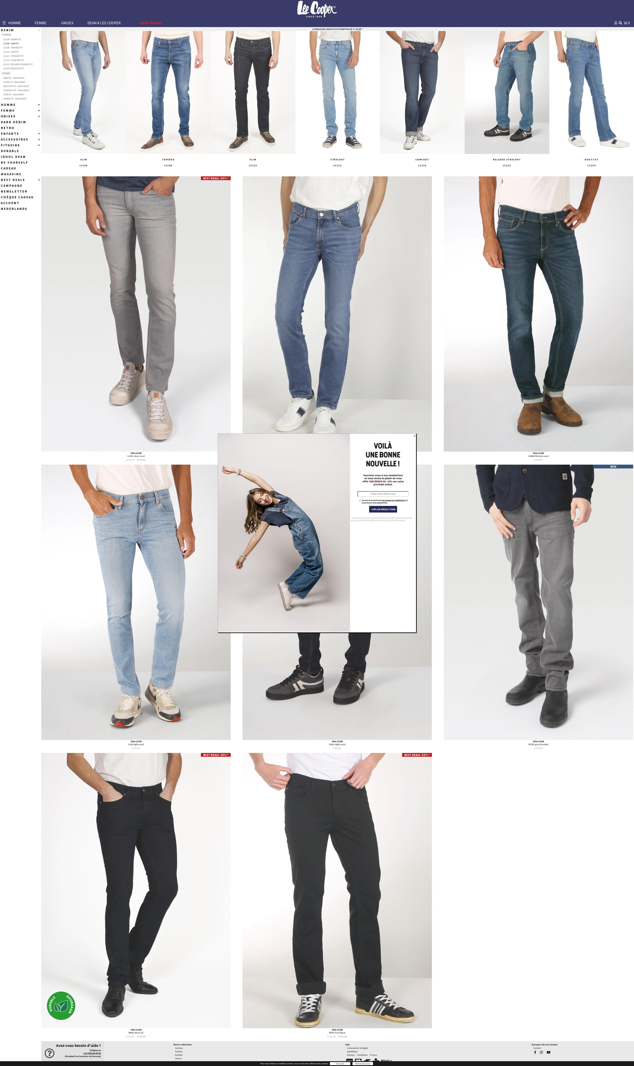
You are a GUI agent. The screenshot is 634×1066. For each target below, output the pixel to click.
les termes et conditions (393, 500)
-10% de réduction (383, 509)
